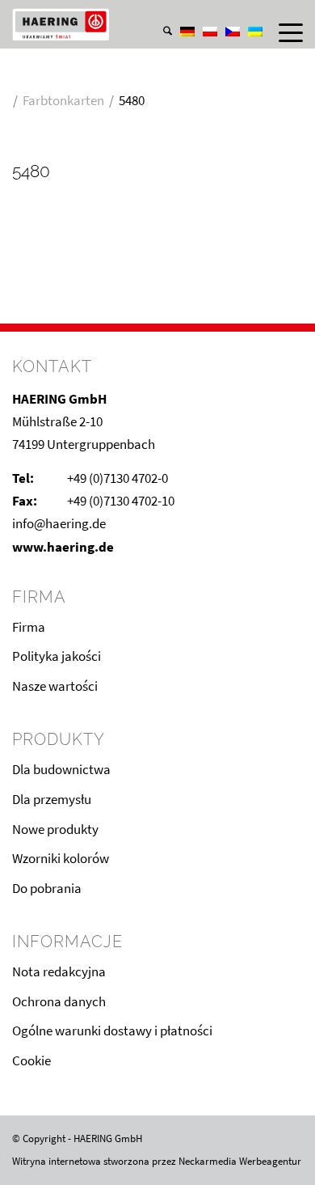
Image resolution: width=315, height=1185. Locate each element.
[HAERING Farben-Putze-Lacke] (129, 24)
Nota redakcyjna (59, 971)
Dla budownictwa (61, 769)
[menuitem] (159, 15)
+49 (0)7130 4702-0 (117, 478)
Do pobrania (47, 888)
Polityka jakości (56, 656)
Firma (28, 627)
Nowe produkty (55, 829)
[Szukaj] (159, 32)
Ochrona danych (59, 1001)
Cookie (31, 1060)
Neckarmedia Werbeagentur (239, 1161)
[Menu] (282, 32)
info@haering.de (59, 523)
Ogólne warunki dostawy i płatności (112, 1030)
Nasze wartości (55, 686)
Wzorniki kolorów (60, 858)
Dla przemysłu (51, 799)
